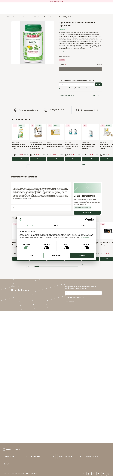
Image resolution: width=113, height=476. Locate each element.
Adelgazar (31, 17)
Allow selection (56, 255)
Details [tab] (56, 225)
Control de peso (23, 17)
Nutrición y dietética (12, 17)
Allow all (82, 255)
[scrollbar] (56, 167)
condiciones (70, 88)
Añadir (21, 159)
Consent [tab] (30, 225)
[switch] (46, 247)
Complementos (39, 17)
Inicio (4, 17)
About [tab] (83, 225)
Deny (31, 255)
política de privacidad (83, 88)
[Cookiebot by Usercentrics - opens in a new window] (86, 219)
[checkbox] (59, 88)
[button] (43, 456)
